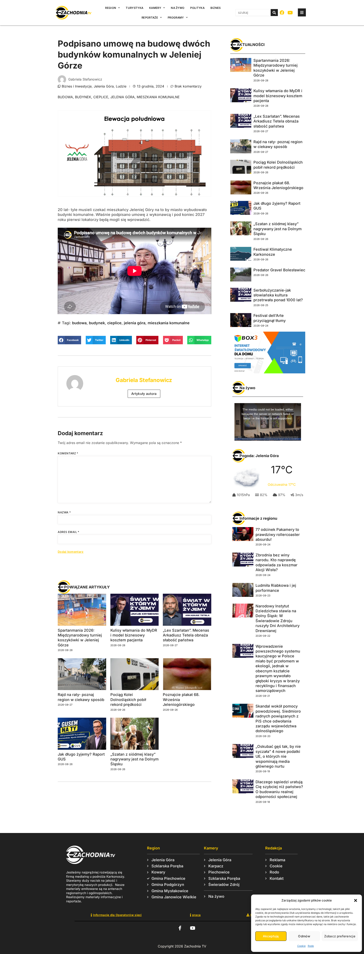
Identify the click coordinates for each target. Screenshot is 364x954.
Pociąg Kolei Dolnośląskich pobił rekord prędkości (128, 699)
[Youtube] (290, 12)
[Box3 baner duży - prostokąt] (267, 372)
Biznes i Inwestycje (77, 86)
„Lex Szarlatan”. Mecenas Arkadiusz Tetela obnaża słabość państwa (186, 635)
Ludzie (121, 86)
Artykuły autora (144, 394)
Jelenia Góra (104, 86)
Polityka (197, 7)
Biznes (215, 7)
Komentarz (68, 453)
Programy (176, 17)
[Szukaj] (274, 12)
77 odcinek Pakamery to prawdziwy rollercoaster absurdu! (278, 534)
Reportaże (150, 17)
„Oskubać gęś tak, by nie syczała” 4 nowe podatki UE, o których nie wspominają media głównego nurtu (278, 756)
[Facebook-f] (179, 928)
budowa (65, 97)
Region (110, 7)
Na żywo (177, 7)
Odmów (304, 936)
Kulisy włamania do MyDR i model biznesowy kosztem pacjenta (133, 635)
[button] (355, 900)
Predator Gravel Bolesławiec (279, 270)
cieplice (100, 97)
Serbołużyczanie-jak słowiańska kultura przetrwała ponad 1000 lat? (278, 295)
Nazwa (64, 512)
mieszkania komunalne (158, 97)
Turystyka (134, 7)
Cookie (301, 945)
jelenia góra (122, 97)
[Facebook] (282, 12)
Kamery (155, 7)
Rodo (311, 945)
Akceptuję (271, 936)
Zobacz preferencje (339, 936)
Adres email (68, 532)
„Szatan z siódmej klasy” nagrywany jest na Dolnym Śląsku (134, 759)
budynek (83, 97)
